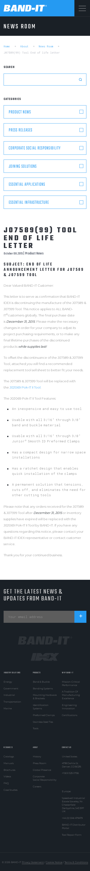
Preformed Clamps (44, 715)
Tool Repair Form (72, 835)
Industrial (9, 695)
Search (9, 67)
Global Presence (42, 770)
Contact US (66, 747)
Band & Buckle (41, 681)
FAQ (6, 783)
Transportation (12, 701)
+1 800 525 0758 (70, 773)
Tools (35, 728)
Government (11, 688)
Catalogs (9, 756)
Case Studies (11, 790)
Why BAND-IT (67, 672)
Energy (8, 681)
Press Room (39, 763)
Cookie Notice (54, 862)
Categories (12, 99)
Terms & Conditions (76, 862)
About (24, 46)
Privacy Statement (33, 862)
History (37, 756)
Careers (37, 786)
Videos (7, 776)
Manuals (9, 763)
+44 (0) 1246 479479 (72, 818)
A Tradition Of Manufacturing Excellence (71, 695)
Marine (8, 708)
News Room (46, 46)
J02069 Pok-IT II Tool (25, 387)
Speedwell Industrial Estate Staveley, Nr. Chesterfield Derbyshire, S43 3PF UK (73, 805)
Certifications (69, 715)
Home (7, 46)
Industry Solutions (12, 672)
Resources (8, 747)
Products (37, 672)
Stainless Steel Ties (43, 722)
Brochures (9, 770)
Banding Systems (43, 688)
